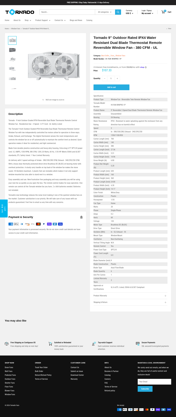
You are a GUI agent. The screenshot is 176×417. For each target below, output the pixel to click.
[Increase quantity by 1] (117, 78)
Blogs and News (76, 20)
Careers (108, 379)
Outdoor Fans (10, 379)
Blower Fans (9, 390)
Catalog (89, 20)
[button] (4, 208)
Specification (98, 96)
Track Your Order (41, 367)
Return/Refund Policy (43, 375)
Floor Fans (9, 387)
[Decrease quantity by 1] (104, 78)
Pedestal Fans (10, 375)
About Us (17, 20)
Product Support (41, 20)
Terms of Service (41, 379)
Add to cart (111, 87)
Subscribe (145, 389)
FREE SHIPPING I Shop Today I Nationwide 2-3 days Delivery (88, 2)
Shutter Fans (10, 383)
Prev (169, 29)
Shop (26, 20)
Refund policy (110, 390)
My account (146, 13)
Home (7, 20)
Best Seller (105, 56)
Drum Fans (9, 367)
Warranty (74, 379)
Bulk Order (39, 371)
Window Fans (15, 29)
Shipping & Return (100, 302)
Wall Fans (8, 371)
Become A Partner (112, 371)
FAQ (106, 383)
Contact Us (59, 20)
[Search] (118, 12)
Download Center (77, 375)
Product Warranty (100, 296)
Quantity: (97, 78)
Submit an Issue (77, 371)
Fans (112, 56)
